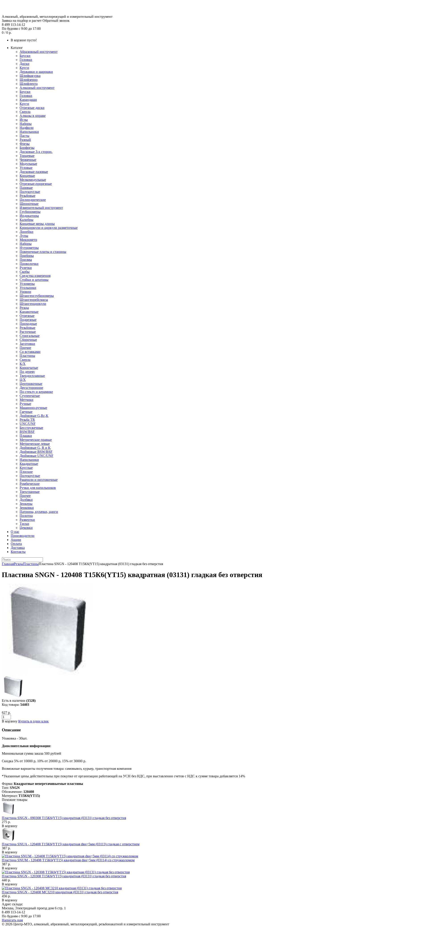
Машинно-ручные (33, 408)
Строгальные (30, 336)
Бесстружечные (31, 428)
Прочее (25, 496)
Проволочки (29, 264)
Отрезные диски (32, 108)
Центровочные (31, 384)
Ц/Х (23, 380)
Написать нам (12, 920)
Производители (22, 536)
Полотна (26, 516)
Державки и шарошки (36, 72)
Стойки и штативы (34, 280)
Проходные (28, 324)
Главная (8, 564)
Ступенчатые (30, 396)
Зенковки (27, 508)
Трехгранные (30, 492)
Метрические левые (35, 444)
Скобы (25, 272)
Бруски (25, 56)
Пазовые (26, 188)
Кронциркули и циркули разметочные (49, 228)
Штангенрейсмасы (34, 300)
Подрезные (28, 320)
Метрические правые (36, 440)
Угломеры (27, 284)
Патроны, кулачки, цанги (39, 512)
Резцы (24, 308)
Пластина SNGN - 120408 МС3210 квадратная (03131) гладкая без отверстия (60, 892)
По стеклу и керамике (36, 392)
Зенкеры (26, 504)
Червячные (28, 160)
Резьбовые (27, 196)
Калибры (26, 220)
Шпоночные (29, 204)
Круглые (26, 468)
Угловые (26, 168)
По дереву (27, 372)
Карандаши (28, 100)
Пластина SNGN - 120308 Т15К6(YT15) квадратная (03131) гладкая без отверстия (64, 876)
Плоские (26, 472)
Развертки (27, 520)
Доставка (18, 548)
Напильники (29, 132)
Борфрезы (27, 148)
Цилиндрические (33, 200)
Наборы (26, 124)
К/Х (23, 364)
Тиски (24, 524)
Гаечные (26, 412)
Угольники (28, 288)
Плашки (26, 436)
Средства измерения (35, 276)
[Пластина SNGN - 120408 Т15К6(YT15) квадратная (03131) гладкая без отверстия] (47, 673)
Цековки (26, 528)
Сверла (25, 112)
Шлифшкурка (30, 76)
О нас (15, 532)
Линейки (26, 232)
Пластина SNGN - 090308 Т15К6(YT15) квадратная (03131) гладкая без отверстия (64, 818)
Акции (16, 540)
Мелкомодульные (33, 180)
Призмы (26, 260)
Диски (24, 64)
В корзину (9, 826)
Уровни (25, 292)
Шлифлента (29, 84)
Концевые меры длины (37, 224)
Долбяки (26, 500)
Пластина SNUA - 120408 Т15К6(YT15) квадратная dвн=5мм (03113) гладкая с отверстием (70, 844)
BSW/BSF (27, 432)
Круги (24, 68)
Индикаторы (29, 216)
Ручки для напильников (38, 488)
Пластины (27, 356)
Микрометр (28, 240)
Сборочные (28, 340)
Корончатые (29, 368)
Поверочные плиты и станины (43, 252)
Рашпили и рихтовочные (39, 480)
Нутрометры (29, 248)
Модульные (28, 164)
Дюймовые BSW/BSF (36, 452)
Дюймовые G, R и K (35, 448)
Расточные (28, 332)
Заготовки (27, 344)
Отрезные (27, 316)
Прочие (25, 348)
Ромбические (30, 484)
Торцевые (27, 156)
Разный (25, 140)
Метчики (26, 400)
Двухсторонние (31, 388)
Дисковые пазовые (34, 172)
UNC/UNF (28, 424)
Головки (26, 60)
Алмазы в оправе (33, 116)
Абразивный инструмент (39, 52)
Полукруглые (30, 192)
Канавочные (29, 312)
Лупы (24, 236)
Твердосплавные (32, 376)
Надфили (27, 128)
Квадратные (29, 464)
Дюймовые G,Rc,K (34, 416)
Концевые (27, 176)
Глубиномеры (30, 212)
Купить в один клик (33, 721)
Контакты (18, 552)
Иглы (24, 120)
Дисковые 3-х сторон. (36, 152)
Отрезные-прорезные (36, 184)
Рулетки (26, 268)
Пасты (24, 136)
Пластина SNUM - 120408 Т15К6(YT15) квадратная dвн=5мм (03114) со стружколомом (68, 860)
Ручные (25, 404)
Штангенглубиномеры (37, 296)
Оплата (16, 544)
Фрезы (25, 144)
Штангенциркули (33, 304)
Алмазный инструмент (37, 88)
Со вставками (30, 352)
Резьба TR (27, 420)
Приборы (27, 256)
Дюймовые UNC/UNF (36, 456)
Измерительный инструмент (41, 208)
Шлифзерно (29, 80)
